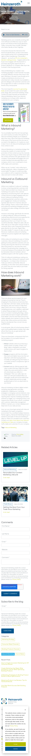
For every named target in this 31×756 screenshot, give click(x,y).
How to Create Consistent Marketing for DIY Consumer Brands (15, 663)
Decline (15, 749)
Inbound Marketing (10, 427)
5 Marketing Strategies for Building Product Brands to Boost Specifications (15, 675)
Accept (15, 744)
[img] (23, 35)
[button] (4, 35)
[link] (11, 3)
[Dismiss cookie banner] (25, 710)
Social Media (20, 654)
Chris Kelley (14, 17)
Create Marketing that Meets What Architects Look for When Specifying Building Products (12, 670)
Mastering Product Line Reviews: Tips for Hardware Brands (14, 681)
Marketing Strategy (8, 639)
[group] (15, 34)
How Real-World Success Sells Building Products (13, 686)
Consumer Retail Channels (10, 644)
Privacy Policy (14, 726)
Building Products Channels (10, 649)
